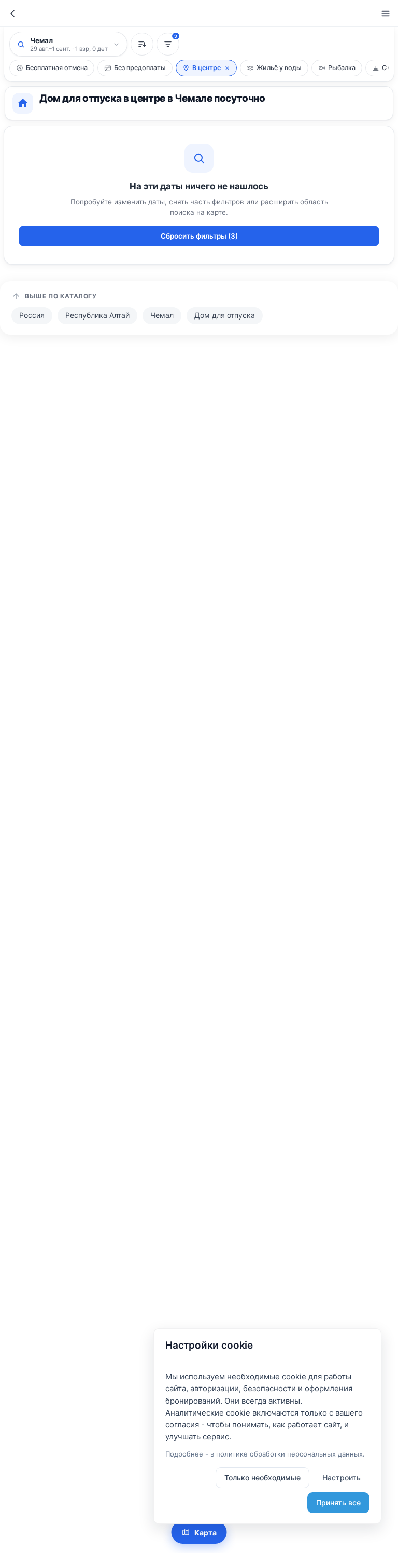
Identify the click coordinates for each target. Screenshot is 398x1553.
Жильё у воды (279, 68)
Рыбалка (342, 68)
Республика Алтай (97, 315)
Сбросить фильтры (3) (199, 236)
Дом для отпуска (224, 315)
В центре (206, 68)
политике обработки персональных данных (289, 1454)
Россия (32, 315)
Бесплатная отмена (57, 68)
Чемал (162, 315)
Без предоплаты (140, 68)
